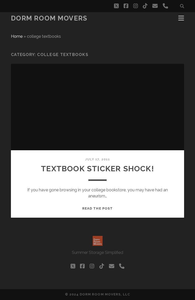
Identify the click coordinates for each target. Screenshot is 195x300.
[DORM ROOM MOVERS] (98, 243)
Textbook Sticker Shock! (97, 168)
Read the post (97, 208)
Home (17, 36)
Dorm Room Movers (49, 18)
